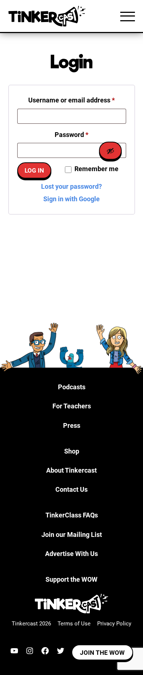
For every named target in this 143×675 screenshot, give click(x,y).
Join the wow (102, 652)
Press (71, 425)
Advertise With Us (71, 553)
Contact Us (71, 489)
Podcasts (71, 387)
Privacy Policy (114, 623)
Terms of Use (74, 623)
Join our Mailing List (71, 534)
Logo (48, 16)
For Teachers (71, 406)
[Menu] (127, 16)
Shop (71, 451)
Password (85, 134)
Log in (34, 170)
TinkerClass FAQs (71, 515)
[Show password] (110, 151)
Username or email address (77, 100)
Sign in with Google (71, 199)
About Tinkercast (71, 470)
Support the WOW (71, 579)
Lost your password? (71, 186)
